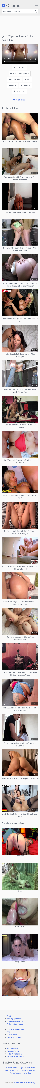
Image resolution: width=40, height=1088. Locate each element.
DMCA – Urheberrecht (15, 1029)
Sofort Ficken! (20, 100)
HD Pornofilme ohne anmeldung (24, 1082)
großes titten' (20, 91)
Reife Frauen (9, 1070)
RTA (8, 1032)
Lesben (19, 1073)
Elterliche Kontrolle (14, 1037)
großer (13, 85)
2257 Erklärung (12, 1034)
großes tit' (26, 85)
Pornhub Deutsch (13, 1051)
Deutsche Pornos (11, 1067)
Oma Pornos (19, 1070)
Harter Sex (27, 1073)
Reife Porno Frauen (14, 1054)
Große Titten (20, 67)
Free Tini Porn (12, 1048)
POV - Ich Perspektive (20, 73)
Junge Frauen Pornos (27, 1067)
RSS (9, 1016)
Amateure (28, 1070)
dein (28, 79)
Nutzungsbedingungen (15, 1024)
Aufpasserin (15, 79)
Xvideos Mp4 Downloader (16, 1056)
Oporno (12, 5)
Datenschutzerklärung (15, 1021)
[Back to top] (36, 1083)
